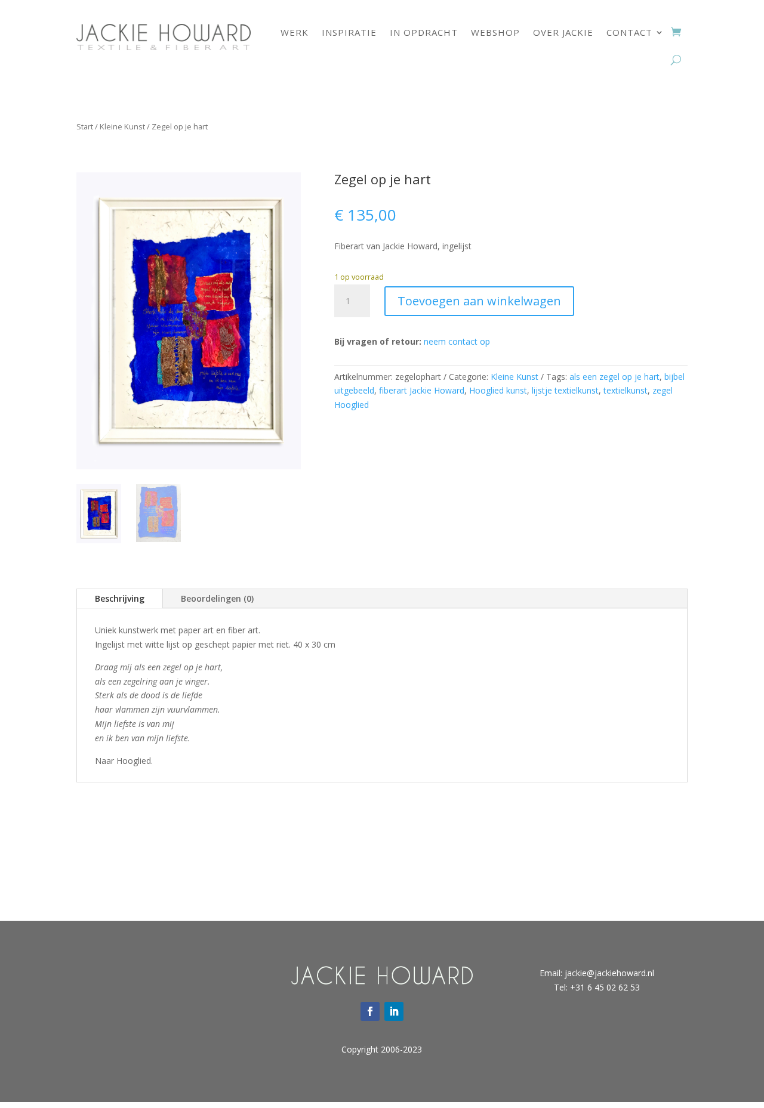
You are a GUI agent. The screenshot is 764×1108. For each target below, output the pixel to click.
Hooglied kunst (498, 390)
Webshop (495, 32)
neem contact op (457, 341)
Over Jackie (563, 32)
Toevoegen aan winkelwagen (479, 301)
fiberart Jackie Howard (421, 390)
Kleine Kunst (122, 126)
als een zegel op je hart (614, 376)
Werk (295, 32)
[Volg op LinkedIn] (393, 1011)
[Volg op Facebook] (370, 1011)
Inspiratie (349, 32)
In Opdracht (424, 32)
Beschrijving (119, 598)
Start (84, 126)
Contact (629, 32)
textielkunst (625, 390)
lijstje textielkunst (565, 390)
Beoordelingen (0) (217, 598)
